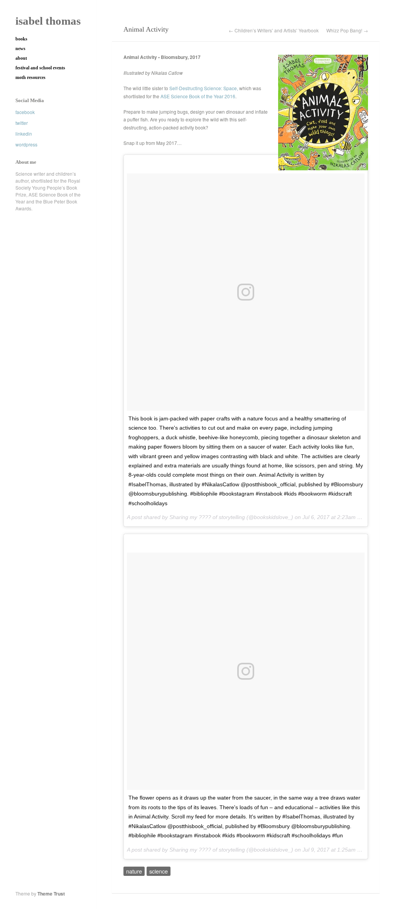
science (158, 871)
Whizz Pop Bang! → (347, 30)
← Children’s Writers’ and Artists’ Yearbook (274, 30)
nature (134, 871)
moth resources (30, 77)
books (21, 39)
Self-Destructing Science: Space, (204, 88)
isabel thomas (48, 21)
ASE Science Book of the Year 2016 (197, 96)
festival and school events (40, 68)
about (21, 58)
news (20, 48)
